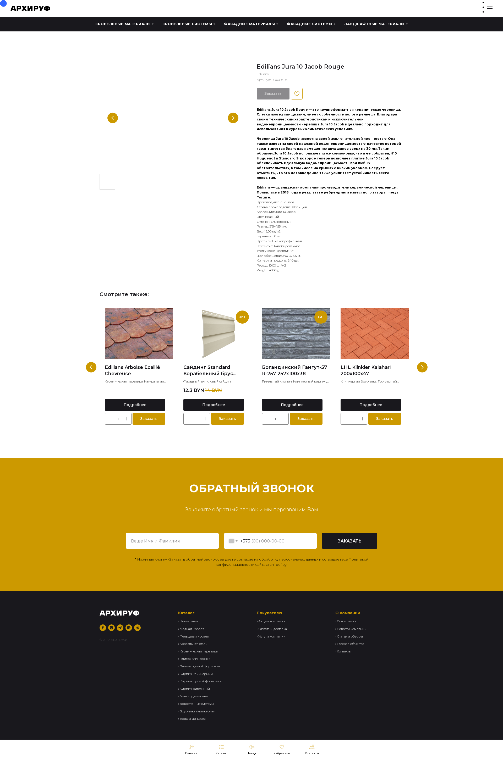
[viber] (128, 627)
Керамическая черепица (199, 651)
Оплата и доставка (272, 629)
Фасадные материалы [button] (249, 24)
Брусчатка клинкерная (197, 711)
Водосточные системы (197, 704)
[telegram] (120, 627)
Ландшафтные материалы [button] (374, 24)
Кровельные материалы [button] (122, 24)
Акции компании (272, 621)
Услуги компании (272, 636)
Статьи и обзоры (350, 636)
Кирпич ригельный (195, 689)
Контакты (344, 651)
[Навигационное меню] (490, 8)
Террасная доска (193, 719)
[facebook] (103, 627)
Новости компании (352, 629)
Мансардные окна (194, 696)
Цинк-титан (189, 621)
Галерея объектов (350, 644)
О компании (347, 621)
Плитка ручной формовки (200, 666)
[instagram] (111, 627)
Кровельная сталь (193, 644)
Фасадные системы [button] (309, 24)
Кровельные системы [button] (187, 24)
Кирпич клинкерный (196, 674)
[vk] (137, 627)
